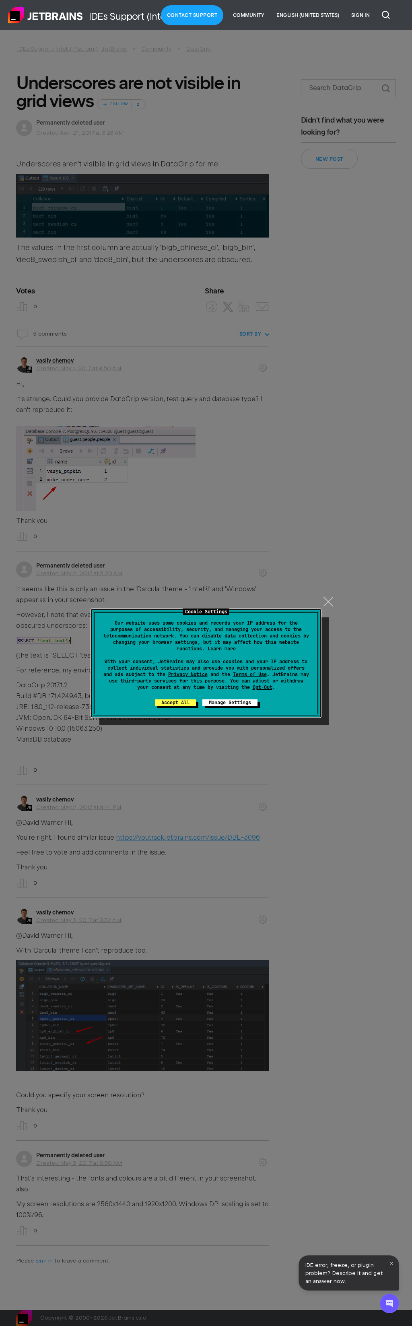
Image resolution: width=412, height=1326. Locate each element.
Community (248, 15)
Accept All (175, 702)
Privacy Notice (188, 674)
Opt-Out (262, 687)
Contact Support (192, 15)
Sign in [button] (360, 15)
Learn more (222, 649)
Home (45, 15)
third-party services (148, 681)
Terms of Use (250, 674)
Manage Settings (230, 702)
